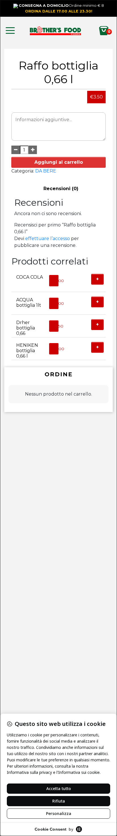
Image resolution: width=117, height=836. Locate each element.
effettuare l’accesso (47, 238)
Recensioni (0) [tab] (60, 188)
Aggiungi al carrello (58, 162)
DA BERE (45, 171)
